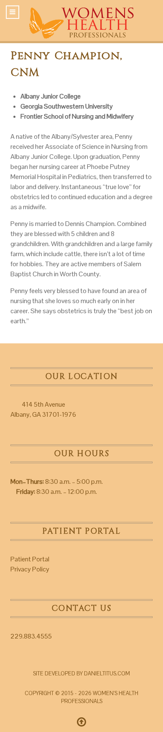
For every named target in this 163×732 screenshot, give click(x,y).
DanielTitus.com (107, 673)
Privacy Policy (29, 569)
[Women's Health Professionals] (81, 20)
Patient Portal (29, 559)
